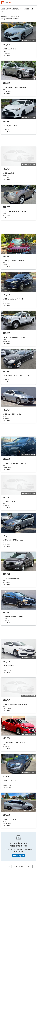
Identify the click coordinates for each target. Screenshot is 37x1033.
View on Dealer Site (27, 40)
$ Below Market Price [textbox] (12, 18)
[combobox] (14, 18)
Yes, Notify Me (18, 856)
